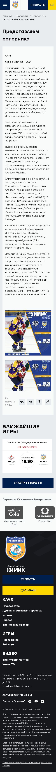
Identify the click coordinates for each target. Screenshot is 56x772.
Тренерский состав (15, 624)
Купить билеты (29, 447)
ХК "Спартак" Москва (15, 695)
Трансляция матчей (15, 659)
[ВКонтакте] (22, 402)
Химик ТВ (8, 664)
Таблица (8, 644)
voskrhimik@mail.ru (21, 686)
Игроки (7, 615)
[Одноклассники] (39, 402)
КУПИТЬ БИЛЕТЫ (30, 483)
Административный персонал (22, 610)
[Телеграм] (30, 402)
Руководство (11, 606)
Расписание (10, 639)
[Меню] (5, 5)
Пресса (7, 620)
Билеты (39, 4)
